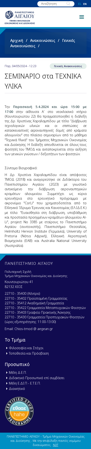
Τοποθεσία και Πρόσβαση (29, 353)
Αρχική (16, 40)
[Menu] (81, 16)
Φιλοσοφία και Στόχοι (26, 348)
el (79, 3)
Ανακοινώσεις (42, 40)
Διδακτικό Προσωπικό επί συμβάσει (36, 378)
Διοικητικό (17, 388)
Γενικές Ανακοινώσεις (68, 66)
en (85, 4)
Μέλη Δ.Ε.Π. (18, 372)
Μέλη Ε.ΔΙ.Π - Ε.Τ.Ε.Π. (25, 383)
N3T (55, 445)
